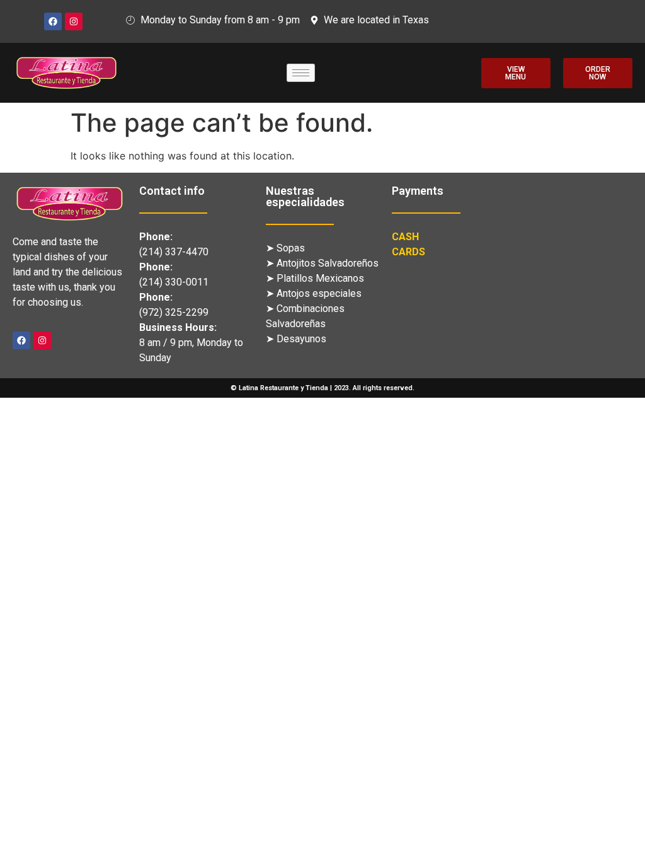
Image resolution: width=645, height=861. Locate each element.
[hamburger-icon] (301, 73)
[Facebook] (53, 21)
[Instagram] (74, 21)
